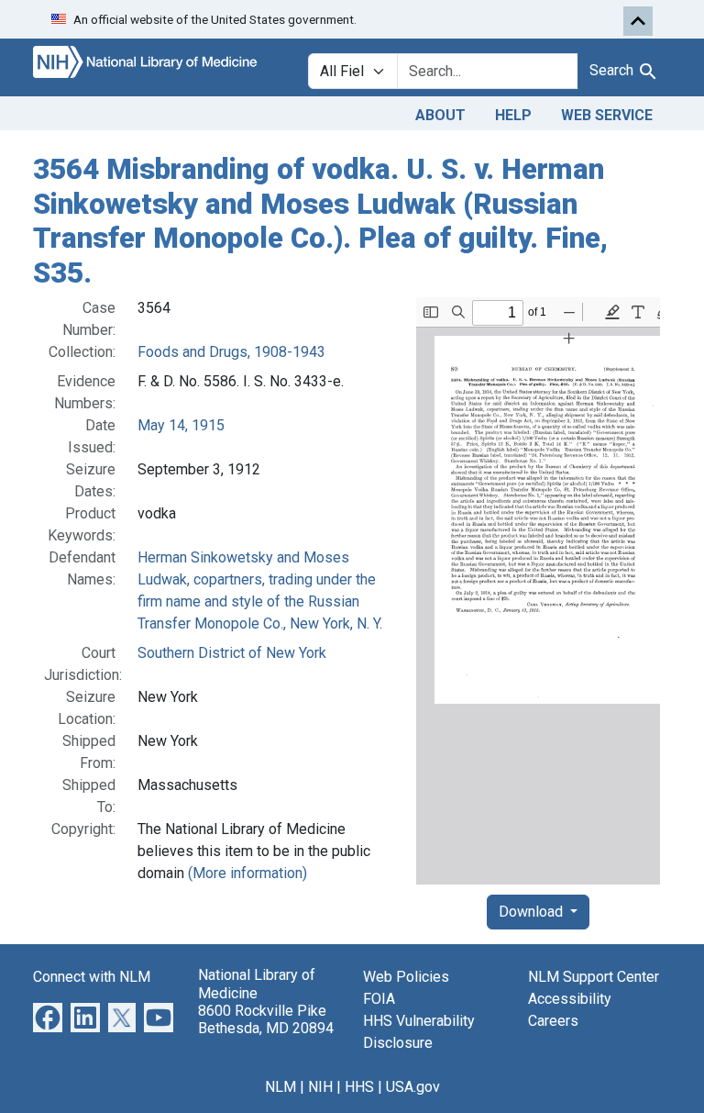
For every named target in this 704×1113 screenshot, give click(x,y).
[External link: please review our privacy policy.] (47, 1017)
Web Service (607, 115)
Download (532, 911)
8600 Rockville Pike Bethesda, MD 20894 (266, 1019)
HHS (359, 1087)
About (440, 115)
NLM (280, 1087)
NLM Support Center (593, 976)
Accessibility (569, 998)
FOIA (379, 998)
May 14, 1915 (181, 425)
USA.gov (413, 1087)
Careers (553, 1021)
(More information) (247, 873)
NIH (320, 1087)
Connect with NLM (91, 976)
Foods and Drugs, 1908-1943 (231, 352)
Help (513, 115)
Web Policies (406, 976)
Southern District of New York (232, 653)
